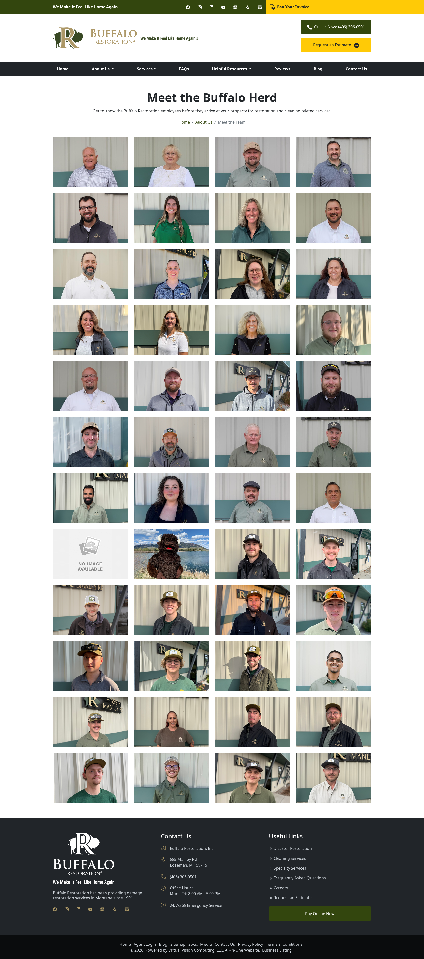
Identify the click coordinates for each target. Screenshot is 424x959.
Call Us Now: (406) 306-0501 (339, 26)
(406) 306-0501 (183, 877)
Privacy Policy (250, 944)
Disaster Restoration (293, 848)
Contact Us (356, 68)
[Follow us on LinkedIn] (211, 7)
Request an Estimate (332, 45)
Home (62, 68)
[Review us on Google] (235, 7)
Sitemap (178, 944)
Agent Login (145, 944)
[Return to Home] (158, 38)
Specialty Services (290, 868)
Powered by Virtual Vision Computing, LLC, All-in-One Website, (202, 950)
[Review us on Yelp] (247, 7)
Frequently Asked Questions (300, 878)
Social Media (200, 944)
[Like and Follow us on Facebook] (188, 7)
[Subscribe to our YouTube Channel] (223, 7)
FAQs (184, 68)
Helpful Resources (230, 68)
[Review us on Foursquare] (260, 7)
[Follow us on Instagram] (200, 7)
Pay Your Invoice (292, 7)
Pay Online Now (320, 913)
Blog (318, 68)
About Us (101, 68)
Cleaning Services (290, 858)
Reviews (282, 68)
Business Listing (277, 950)
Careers (281, 887)
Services (145, 68)
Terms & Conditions (284, 944)
